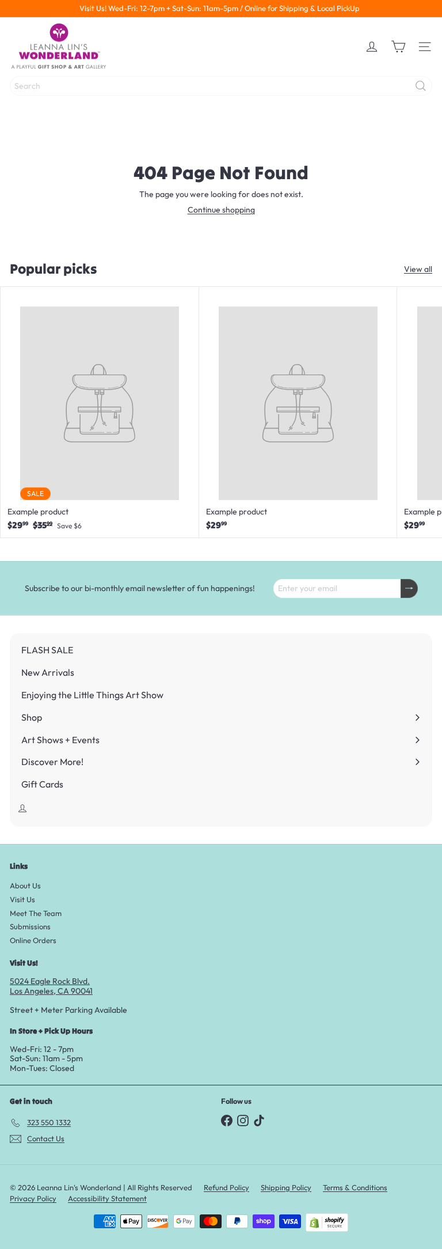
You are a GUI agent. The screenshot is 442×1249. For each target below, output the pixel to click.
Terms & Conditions (355, 1187)
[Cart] (398, 46)
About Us (25, 885)
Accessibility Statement (107, 1198)
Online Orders (33, 940)
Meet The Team (36, 913)
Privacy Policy (33, 1198)
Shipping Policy (286, 1187)
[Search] (420, 86)
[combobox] (221, 86)
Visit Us (22, 899)
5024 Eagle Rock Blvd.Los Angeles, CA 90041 (51, 986)
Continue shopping (221, 210)
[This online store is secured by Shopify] (327, 1222)
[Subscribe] (409, 588)
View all (418, 269)
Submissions (30, 926)
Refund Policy (226, 1187)
